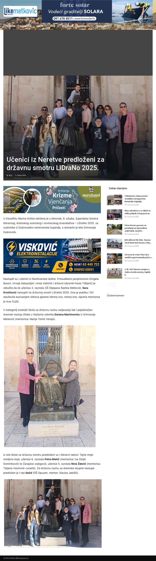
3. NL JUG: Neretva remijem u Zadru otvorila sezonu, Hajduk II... (137, 272)
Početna (10, 26)
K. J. (10, 175)
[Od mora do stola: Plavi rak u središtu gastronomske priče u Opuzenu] (114, 258)
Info (52, 26)
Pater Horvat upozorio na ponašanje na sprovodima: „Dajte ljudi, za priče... (136, 228)
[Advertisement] (78, 52)
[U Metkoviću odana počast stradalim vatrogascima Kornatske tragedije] (114, 200)
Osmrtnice (83, 26)
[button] (149, 26)
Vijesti (39, 26)
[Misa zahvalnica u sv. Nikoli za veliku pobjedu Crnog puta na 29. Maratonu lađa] (114, 214)
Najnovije (26, 26)
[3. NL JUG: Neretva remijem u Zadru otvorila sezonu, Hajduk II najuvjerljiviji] (114, 273)
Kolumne (67, 26)
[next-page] (114, 285)
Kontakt (102, 26)
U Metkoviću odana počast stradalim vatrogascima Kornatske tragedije (136, 199)
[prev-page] (109, 285)
